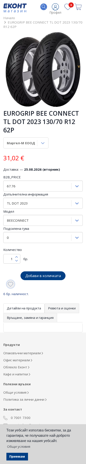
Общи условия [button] (18, 446)
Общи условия (15, 392)
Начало (9, 18)
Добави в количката (43, 275)
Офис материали (17, 360)
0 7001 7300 (20, 417)
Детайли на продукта (24, 308)
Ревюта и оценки (62, 308)
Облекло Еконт (15, 367)
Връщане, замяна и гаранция (30, 317)
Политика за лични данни (24, 399)
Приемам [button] (17, 456)
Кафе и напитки (16, 374)
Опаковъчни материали (22, 353)
